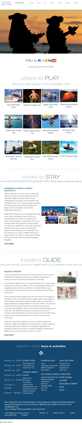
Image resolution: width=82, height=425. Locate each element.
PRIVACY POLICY (59, 413)
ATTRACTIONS (65, 374)
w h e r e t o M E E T (13, 375)
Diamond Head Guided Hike (49, 377)
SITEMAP (25, 415)
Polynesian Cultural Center (49, 365)
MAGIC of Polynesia (47, 368)
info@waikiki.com (11, 407)
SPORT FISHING (65, 377)
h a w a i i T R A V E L (13, 393)
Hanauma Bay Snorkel (30, 389)
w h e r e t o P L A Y (13, 360)
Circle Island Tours (28, 365)
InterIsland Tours (64, 365)
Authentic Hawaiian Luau (32, 105)
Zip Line (43, 390)
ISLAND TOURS (29, 360)
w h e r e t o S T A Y (13, 365)
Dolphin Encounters (29, 391)
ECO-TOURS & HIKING (50, 374)
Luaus (43, 363)
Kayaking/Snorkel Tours (30, 386)
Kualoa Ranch (45, 381)
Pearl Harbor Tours (28, 363)
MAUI (61, 387)
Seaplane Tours (64, 368)
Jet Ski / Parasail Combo (68, 156)
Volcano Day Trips (28, 368)
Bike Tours (44, 383)
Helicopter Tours (64, 363)
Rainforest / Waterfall (47, 379)
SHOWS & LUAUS (48, 360)
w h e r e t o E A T (12, 370)
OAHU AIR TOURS (66, 360)
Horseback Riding (46, 386)
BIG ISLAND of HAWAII (68, 383)
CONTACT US (43, 413)
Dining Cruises (27, 378)
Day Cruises (26, 380)
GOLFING (63, 380)
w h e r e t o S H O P (13, 380)
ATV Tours (44, 388)
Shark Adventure (28, 393)
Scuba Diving (27, 382)
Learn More (9, 244)
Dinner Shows (45, 370)
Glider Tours (63, 370)
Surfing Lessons (28, 384)
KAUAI (61, 390)
